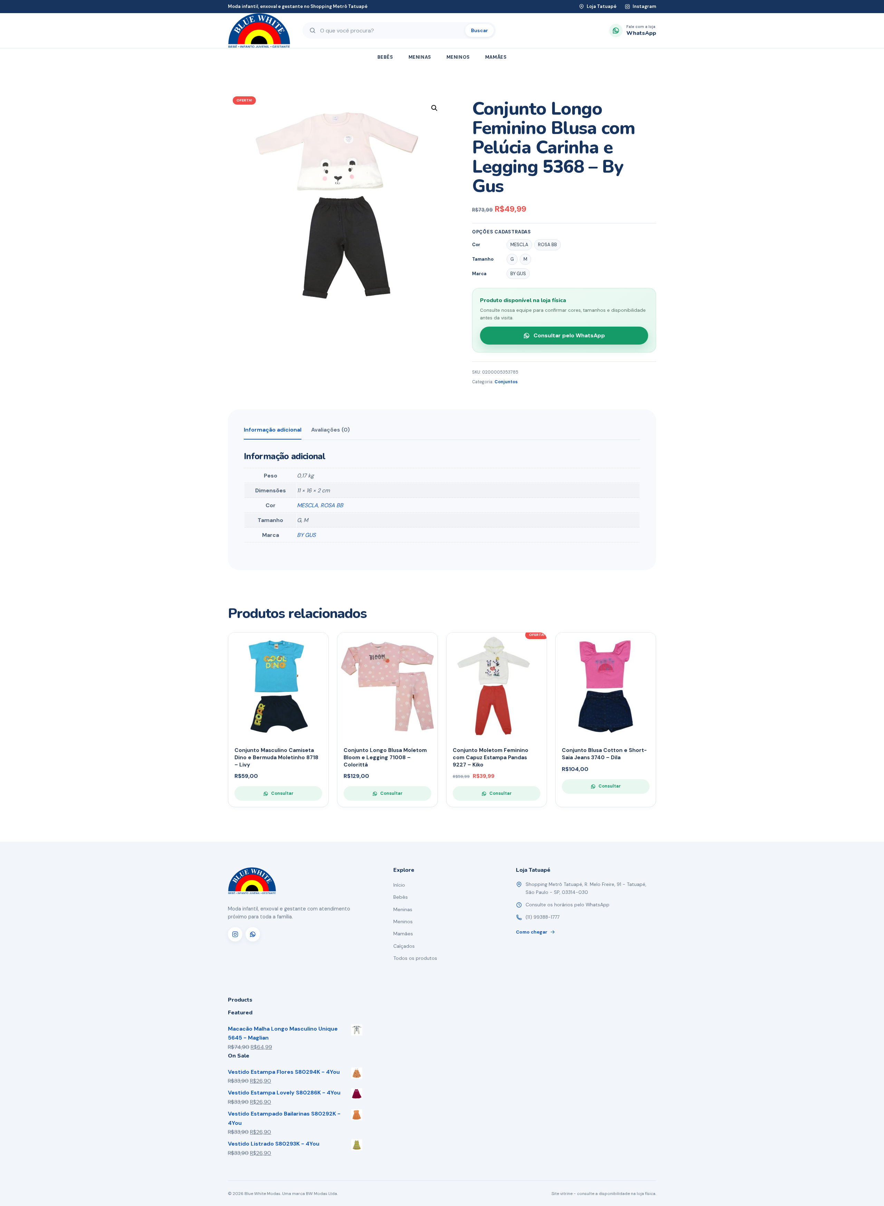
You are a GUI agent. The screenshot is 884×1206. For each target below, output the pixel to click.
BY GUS (306, 535)
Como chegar (531, 932)
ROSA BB (331, 505)
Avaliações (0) (330, 429)
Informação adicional (272, 429)
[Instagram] (235, 934)
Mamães (496, 57)
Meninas (420, 57)
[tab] (272, 432)
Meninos (458, 57)
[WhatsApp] (253, 934)
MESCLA (307, 505)
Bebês (385, 57)
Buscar (479, 30)
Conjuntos (506, 382)
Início (399, 885)
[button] (434, 108)
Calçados (404, 946)
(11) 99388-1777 (542, 917)
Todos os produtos (415, 958)
